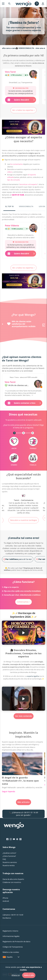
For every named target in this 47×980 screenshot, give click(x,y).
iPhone (5, 898)
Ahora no (16, 975)
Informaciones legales (11, 936)
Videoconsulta (26, 206)
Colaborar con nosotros (12, 882)
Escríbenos (7, 918)
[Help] (37, 3)
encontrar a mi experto (28, 184)
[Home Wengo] (14, 825)
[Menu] (3, 3)
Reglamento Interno (10, 931)
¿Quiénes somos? (9, 853)
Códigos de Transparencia (13, 947)
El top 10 (9, 206)
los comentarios (16, 164)
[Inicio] (23, 3)
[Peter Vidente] (33, 228)
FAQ (4, 859)
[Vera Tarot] (33, 74)
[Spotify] (17, 839)
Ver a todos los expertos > (23, 110)
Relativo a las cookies (11, 952)
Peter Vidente (12, 225)
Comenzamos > (23, 602)
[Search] (9, 3)
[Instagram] (11, 839)
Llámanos (13, 915)
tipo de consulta (13, 180)
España (9, 957)
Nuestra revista (8, 865)
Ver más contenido (23, 716)
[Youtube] (14, 839)
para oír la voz (18, 559)
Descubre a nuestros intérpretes (23, 518)
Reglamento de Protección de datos (16, 941)
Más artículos (23, 802)
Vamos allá (29, 975)
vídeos (9, 172)
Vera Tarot (10, 71)
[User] (43, 3)
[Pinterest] (20, 839)
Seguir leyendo (8, 791)
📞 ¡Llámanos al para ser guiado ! (23, 813)
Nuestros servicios (10, 862)
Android (6, 901)
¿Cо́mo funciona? (9, 856)
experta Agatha (33, 676)
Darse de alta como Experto (13, 879)
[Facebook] (7, 839)
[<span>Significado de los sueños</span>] (23, 503)
